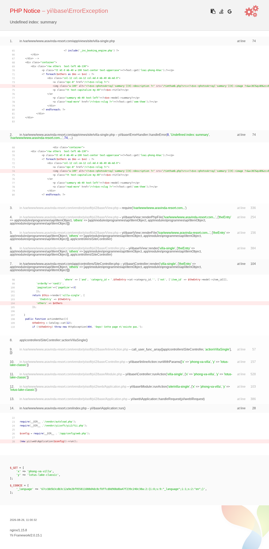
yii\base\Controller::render (141, 263)
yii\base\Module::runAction (148, 386)
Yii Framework (20, 535)
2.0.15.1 (36, 535)
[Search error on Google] (229, 11)
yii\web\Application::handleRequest (155, 399)
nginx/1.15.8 (18, 530)
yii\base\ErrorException (77, 10)
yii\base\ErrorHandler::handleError (142, 134)
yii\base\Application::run (106, 408)
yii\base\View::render (143, 248)
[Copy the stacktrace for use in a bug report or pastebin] (213, 11)
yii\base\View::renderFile (139, 232)
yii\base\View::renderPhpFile (142, 217)
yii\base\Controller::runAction (145, 374)
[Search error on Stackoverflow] (221, 11)
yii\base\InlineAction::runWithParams (154, 361)
